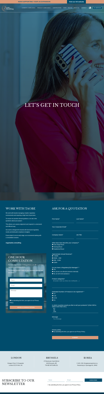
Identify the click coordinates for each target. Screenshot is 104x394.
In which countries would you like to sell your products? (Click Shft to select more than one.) (74, 305)
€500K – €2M (57, 258)
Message (55, 317)
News (65, 7)
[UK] (75, 310)
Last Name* (80, 219)
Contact (83, 7)
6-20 (54, 295)
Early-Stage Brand (58, 244)
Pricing (70, 7)
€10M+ (55, 262)
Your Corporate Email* (59, 227)
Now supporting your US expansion (34, 2)
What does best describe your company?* (65, 243)
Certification (57, 7)
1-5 (54, 293)
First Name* (56, 219)
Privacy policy (56, 330)
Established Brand (58, 249)
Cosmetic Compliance (28, 7)
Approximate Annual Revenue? (62, 254)
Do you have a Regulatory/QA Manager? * (65, 267)
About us (76, 7)
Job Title (79, 235)
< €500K (55, 256)
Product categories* (58, 279)
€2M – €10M (57, 260)
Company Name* (57, 235)
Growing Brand (57, 247)
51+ (54, 300)
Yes (54, 269)
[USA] (75, 311)
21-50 (55, 298)
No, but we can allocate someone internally (65, 271)
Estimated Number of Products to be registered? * (68, 291)
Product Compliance (43, 7)
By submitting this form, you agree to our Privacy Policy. (69, 331)
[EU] (75, 308)
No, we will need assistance (61, 274)
